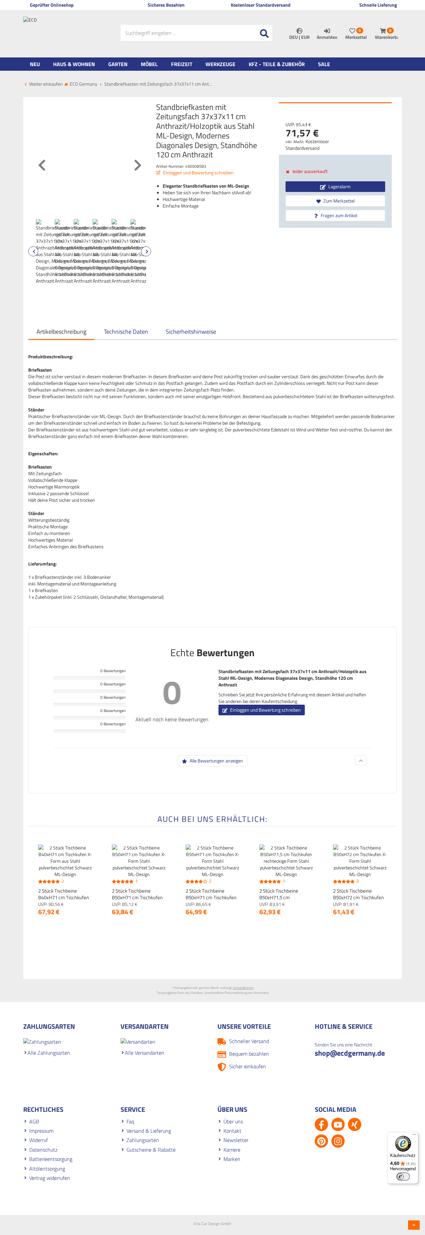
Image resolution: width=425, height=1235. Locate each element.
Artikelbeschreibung (61, 331)
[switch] (403, 1177)
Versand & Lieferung (149, 1131)
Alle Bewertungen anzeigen (216, 760)
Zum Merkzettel (338, 200)
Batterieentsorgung (50, 1159)
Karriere (231, 1150)
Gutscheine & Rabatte (151, 1150)
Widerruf (38, 1140)
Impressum (41, 1131)
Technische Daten (126, 331)
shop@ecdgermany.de (350, 1053)
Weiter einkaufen (45, 83)
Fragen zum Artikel (338, 215)
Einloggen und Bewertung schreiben (198, 172)
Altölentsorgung (47, 1169)
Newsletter (235, 1140)
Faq (130, 1121)
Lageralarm (339, 186)
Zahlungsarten (143, 1140)
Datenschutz (43, 1150)
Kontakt (232, 1131)
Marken (231, 1159)
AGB (34, 1121)
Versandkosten (243, 987)
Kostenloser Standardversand (307, 144)
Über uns (233, 1121)
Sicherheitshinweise (191, 331)
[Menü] (414, 1136)
